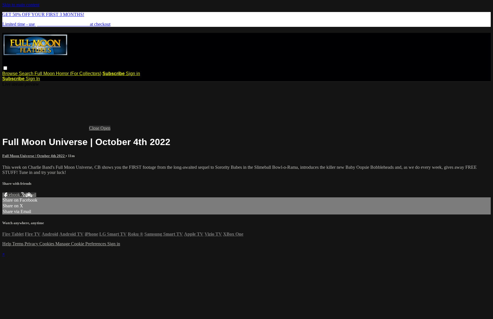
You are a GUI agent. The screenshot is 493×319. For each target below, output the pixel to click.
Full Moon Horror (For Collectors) (68, 73)
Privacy (32, 243)
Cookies (47, 243)
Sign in (133, 73)
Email (31, 194)
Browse (10, 73)
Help (7, 243)
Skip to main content (20, 4)
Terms (18, 243)
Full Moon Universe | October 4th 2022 (34, 156)
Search (27, 73)
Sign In (33, 78)
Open (105, 128)
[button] (5, 68)
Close (94, 128)
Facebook (11, 194)
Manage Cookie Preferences (81, 243)
